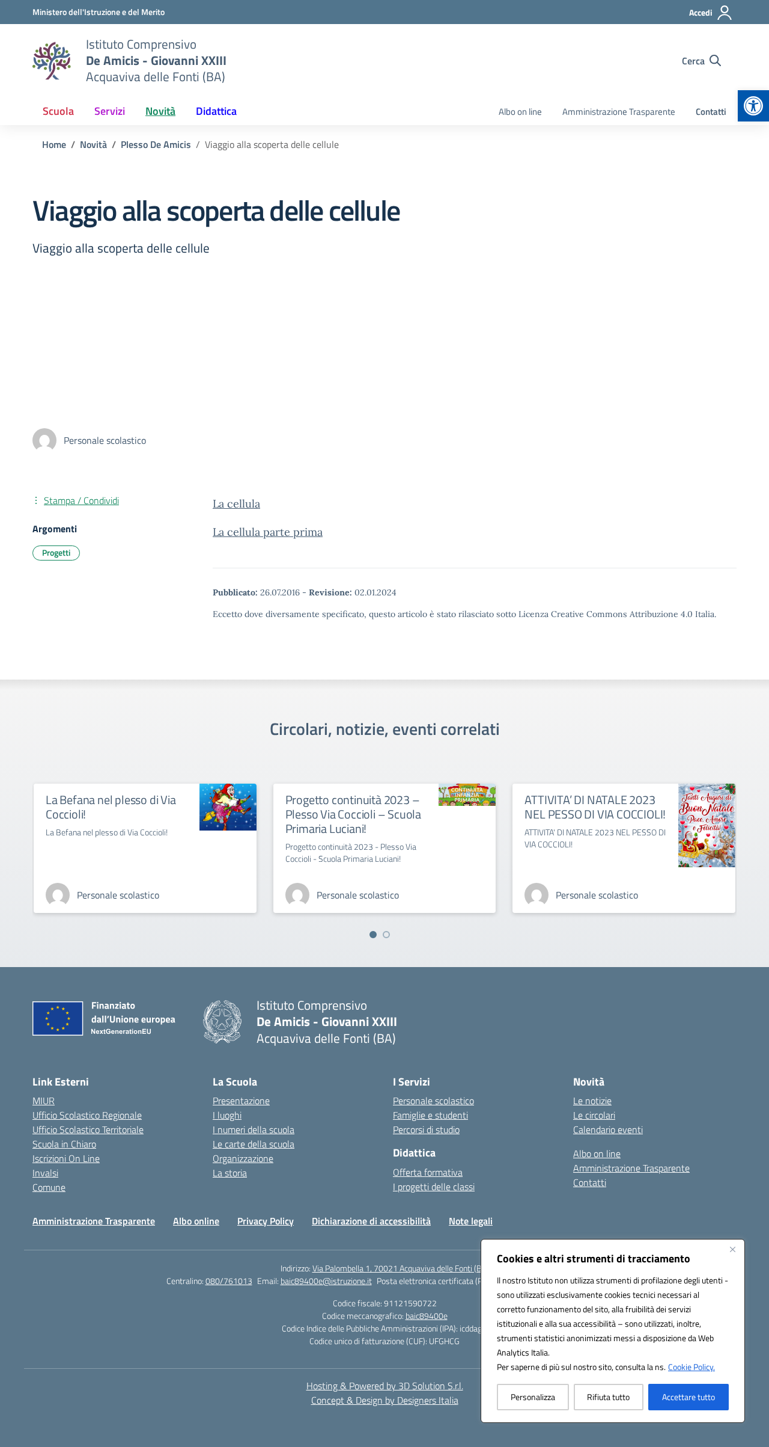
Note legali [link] (471, 1221)
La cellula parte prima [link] (268, 532)
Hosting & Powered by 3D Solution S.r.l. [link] (384, 1385)
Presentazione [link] (241, 1100)
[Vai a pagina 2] (386, 934)
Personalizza (533, 1396)
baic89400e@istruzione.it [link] (326, 1280)
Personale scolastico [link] (433, 1100)
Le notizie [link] (592, 1100)
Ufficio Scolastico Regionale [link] (87, 1115)
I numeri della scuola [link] (253, 1129)
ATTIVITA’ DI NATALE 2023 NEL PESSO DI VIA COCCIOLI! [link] (595, 806)
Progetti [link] (56, 552)
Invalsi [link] (45, 1173)
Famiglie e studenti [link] (430, 1115)
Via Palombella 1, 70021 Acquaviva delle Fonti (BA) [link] (400, 1268)
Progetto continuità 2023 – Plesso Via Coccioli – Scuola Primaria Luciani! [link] (353, 814)
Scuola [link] (58, 111)
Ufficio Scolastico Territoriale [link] (88, 1129)
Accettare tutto (688, 1396)
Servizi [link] (109, 111)
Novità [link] (160, 111)
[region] (613, 1331)
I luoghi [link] (227, 1115)
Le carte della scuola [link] (253, 1144)
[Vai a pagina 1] (373, 934)
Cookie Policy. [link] (691, 1366)
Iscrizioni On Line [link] (66, 1158)
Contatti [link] (711, 111)
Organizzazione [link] (243, 1158)
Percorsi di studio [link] (426, 1129)
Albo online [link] (196, 1221)
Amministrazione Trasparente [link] (618, 111)
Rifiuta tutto (608, 1396)
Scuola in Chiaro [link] (64, 1144)
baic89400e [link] (427, 1315)
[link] (753, 105)
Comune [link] (48, 1187)
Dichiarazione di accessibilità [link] (371, 1221)
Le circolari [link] (594, 1115)
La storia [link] (230, 1173)
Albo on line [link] (520, 111)
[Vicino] (732, 1249)
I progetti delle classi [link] (434, 1186)
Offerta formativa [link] (428, 1172)
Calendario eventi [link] (608, 1129)
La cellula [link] (236, 504)
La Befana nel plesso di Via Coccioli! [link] (111, 806)
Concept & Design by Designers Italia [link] (384, 1400)
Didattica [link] (216, 111)
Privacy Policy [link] (265, 1221)
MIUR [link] (43, 1100)
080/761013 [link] (228, 1280)
